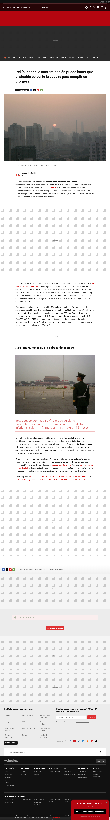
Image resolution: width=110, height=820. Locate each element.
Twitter (102, 7)
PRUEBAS (11, 7)
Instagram (94, 7)
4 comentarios (23, 90)
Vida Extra (23, 774)
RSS (87, 741)
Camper (23, 57)
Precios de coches (29, 729)
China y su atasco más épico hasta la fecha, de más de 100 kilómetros (60, 476)
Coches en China (57, 569)
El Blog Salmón (97, 771)
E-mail (41, 90)
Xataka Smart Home (9, 781)
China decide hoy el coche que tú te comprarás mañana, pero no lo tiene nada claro (50, 479)
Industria (29, 569)
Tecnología (95, 57)
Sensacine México (39, 799)
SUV (23, 722)
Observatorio (43, 7)
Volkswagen (54, 57)
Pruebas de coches (44, 723)
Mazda (45, 57)
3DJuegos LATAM (25, 799)
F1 (52, 7)
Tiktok (105, 7)
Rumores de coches (9, 730)
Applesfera (8, 778)
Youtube (98, 7)
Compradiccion (82, 778)
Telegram (86, 7)
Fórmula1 (8, 715)
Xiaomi (31, 57)
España (71, 57)
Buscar (102, 752)
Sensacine (37, 771)
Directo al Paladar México (54, 800)
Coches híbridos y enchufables (46, 716)
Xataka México (9, 799)
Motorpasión (67, 771)
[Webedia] (105, 1)
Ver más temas (10, 743)
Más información (57, 817)
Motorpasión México (67, 800)
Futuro (24, 735)
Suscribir (91, 717)
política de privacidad (82, 722)
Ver (56, 628)
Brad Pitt (63, 57)
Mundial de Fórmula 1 (43, 736)
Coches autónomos (9, 736)
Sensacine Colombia (37, 803)
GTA (87, 57)
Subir (99, 761)
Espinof (36, 774)
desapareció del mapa (61, 465)
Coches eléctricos (28, 715)
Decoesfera (82, 774)
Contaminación (41, 569)
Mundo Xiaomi (9, 786)
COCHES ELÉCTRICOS (25, 7)
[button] (29, 173)
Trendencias (82, 771)
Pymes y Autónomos (96, 775)
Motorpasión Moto (69, 774)
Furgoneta (80, 57)
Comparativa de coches (45, 730)
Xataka (7, 771)
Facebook (90, 7)
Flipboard (38, 90)
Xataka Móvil (9, 774)
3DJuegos (23, 771)
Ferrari (38, 57)
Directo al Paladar (54, 771)
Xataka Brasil (9, 802)
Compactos (9, 722)
